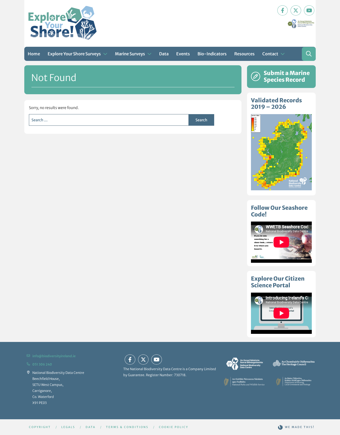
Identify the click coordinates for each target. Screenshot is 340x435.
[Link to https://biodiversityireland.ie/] (244, 363)
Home (34, 53)
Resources (244, 53)
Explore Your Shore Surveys (74, 53)
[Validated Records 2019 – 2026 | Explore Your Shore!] (281, 152)
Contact (270, 53)
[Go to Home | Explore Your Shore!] (62, 23)
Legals (68, 427)
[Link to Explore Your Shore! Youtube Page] (309, 10)
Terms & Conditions (127, 427)
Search (201, 120)
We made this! (300, 427)
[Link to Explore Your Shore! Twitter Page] (296, 10)
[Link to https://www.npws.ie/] (244, 381)
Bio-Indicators (212, 53)
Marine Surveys (130, 53)
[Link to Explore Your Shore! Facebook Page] (282, 10)
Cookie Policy (173, 427)
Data (164, 53)
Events (183, 53)
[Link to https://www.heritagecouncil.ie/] (294, 363)
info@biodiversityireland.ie (54, 356)
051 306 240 (42, 364)
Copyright (40, 427)
